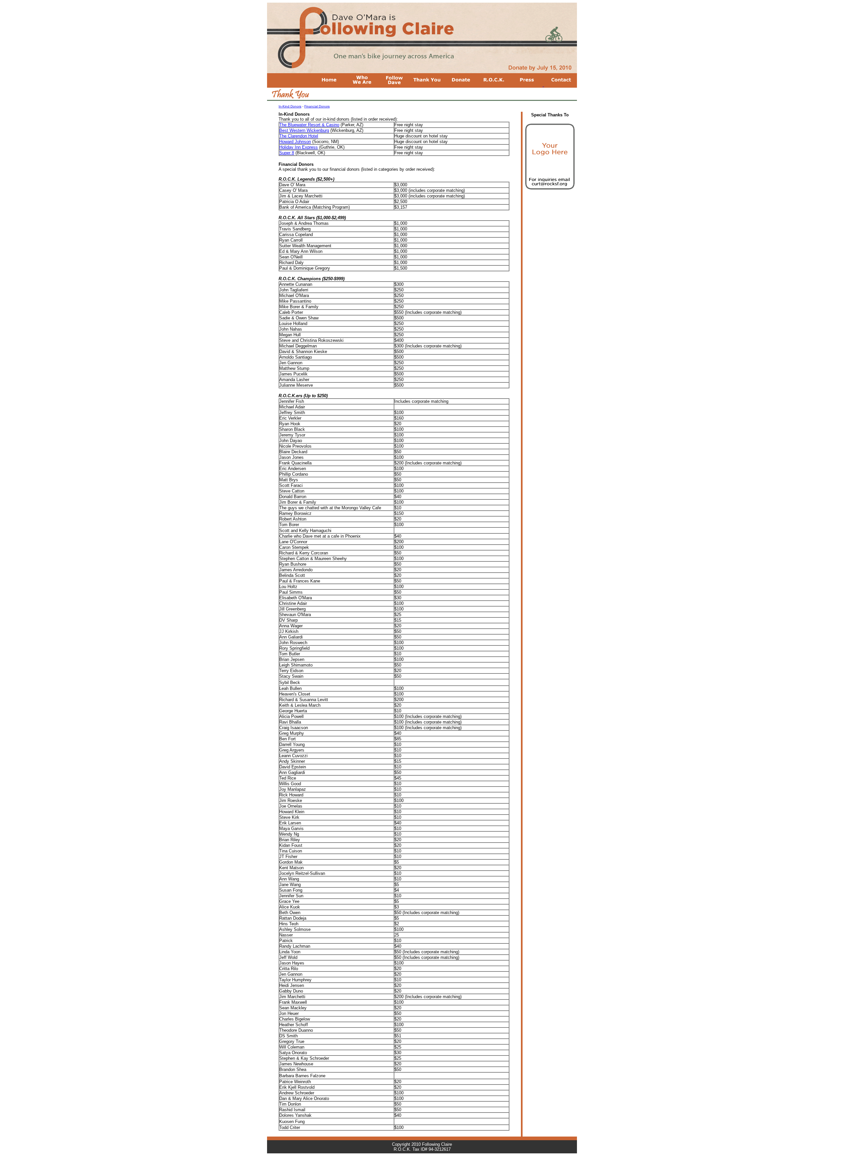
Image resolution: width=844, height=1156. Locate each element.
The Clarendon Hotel (298, 135)
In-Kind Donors (290, 106)
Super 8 (286, 152)
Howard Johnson (295, 141)
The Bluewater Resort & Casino (309, 124)
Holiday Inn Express (298, 147)
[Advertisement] (550, 235)
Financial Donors (317, 106)
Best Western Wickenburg (304, 130)
